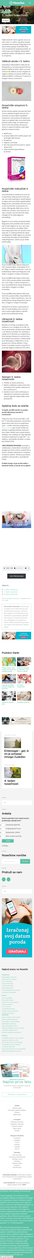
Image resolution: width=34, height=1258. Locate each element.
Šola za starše (7, 428)
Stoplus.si (17, 1165)
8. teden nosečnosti (11, 594)
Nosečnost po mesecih (9, 979)
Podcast (17, 1144)
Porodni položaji (7, 1004)
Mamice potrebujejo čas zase (11, 1051)
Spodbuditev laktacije (9, 1023)
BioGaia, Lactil (17, 1159)
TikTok (17, 1149)
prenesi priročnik (17, 1094)
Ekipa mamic (17, 1128)
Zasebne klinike (17, 1163)
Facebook (17, 1138)
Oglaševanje (17, 1114)
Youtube (17, 1146)
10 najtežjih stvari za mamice (11, 1044)
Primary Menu (2, 2)
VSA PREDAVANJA (16, 576)
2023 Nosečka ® (9, 1183)
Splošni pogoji (17, 1108)
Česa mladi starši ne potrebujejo (12, 1042)
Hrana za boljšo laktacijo (9, 1019)
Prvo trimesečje (7, 981)
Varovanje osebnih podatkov (17, 1110)
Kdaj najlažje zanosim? (9, 977)
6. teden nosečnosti (11, 590)
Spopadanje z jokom (13, 832)
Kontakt (17, 1130)
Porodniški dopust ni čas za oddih (12, 1038)
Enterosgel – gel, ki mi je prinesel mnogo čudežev (16, 746)
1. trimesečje (6, 12)
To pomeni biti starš (8, 1046)
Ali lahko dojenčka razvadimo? (11, 1032)
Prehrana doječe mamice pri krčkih (13, 1028)
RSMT (24, 1184)
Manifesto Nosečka (17, 1122)
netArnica (17, 1161)
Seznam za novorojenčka (10, 1011)
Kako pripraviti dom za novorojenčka (14, 1049)
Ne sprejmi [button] (4, 1257)
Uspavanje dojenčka (13, 825)
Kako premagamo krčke (9, 1026)
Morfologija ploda (7, 988)
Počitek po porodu (8, 1013)
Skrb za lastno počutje (13, 836)
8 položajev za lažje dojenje (11, 1021)
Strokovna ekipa (17, 1126)
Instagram (17, 1140)
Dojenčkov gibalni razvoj (9, 1030)
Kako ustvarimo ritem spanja (11, 1017)
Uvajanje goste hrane (13, 828)
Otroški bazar (17, 1167)
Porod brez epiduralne (9, 992)
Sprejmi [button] (10, 1257)
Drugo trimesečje (7, 983)
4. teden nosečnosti (11, 775)
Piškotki (17, 1112)
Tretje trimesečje (7, 986)
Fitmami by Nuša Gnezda (17, 1157)
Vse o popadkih (7, 998)
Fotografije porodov (8, 1009)
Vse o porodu (6, 1006)
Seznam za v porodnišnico (10, 1002)
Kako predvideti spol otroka (11, 990)
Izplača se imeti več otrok (10, 1040)
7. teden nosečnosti (11, 592)
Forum (17, 1142)
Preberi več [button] (19, 1255)
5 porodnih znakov (8, 1000)
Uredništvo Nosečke (12, 598)
